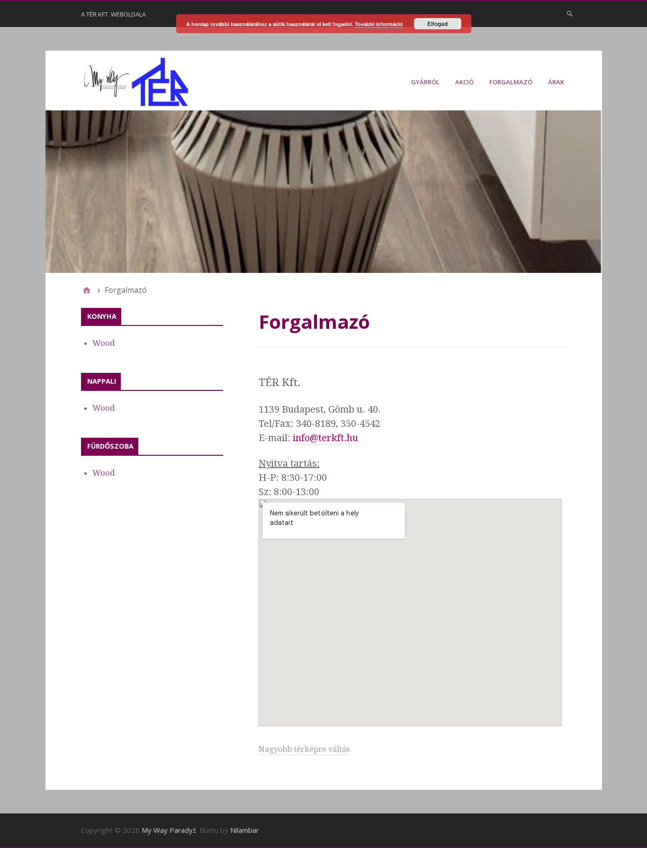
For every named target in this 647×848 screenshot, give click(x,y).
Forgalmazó (510, 82)
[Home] (86, 290)
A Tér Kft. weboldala (113, 14)
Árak (556, 82)
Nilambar (244, 830)
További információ (379, 23)
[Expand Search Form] (569, 13)
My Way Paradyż (169, 830)
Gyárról (425, 82)
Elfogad (437, 23)
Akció (464, 82)
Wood (103, 343)
